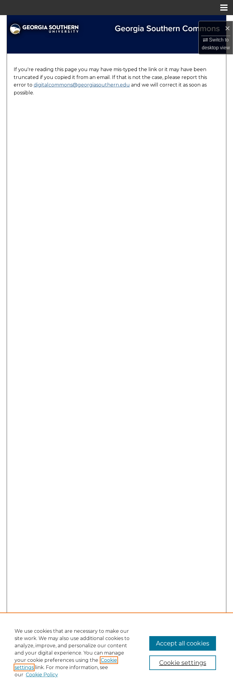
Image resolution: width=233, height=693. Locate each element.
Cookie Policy (42, 675)
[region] (116, 653)
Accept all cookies (182, 643)
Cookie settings (182, 662)
